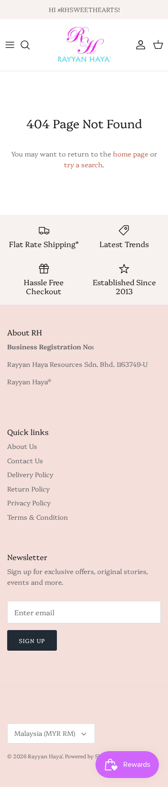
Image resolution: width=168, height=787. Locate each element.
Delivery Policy (30, 474)
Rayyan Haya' (45, 756)
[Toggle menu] (10, 45)
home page (130, 153)
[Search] (29, 45)
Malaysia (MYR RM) (44, 733)
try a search (83, 164)
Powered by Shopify (90, 756)
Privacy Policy (29, 502)
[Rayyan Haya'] (84, 44)
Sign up (32, 640)
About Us (22, 446)
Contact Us (25, 460)
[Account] (138, 45)
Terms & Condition (37, 517)
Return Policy (28, 488)
